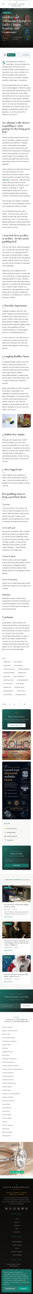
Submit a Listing (16, 1245)
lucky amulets (20, 683)
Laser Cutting (6, 1104)
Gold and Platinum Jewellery (10, 1065)
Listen (12, 55)
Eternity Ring (5, 1055)
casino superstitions (19, 676)
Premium (4, 1121)
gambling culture (19, 687)
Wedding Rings (6, 1135)
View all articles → (26, 879)
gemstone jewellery (23, 669)
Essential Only (10, 1288)
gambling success (9, 680)
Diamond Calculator (16, 1251)
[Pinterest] (18, 1208)
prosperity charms (21, 694)
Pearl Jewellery (6, 1114)
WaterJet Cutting (7, 1132)
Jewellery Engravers (8, 1076)
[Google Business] (26, 1208)
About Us (16, 1222)
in (14, 704)
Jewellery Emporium (8, 1072)
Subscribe (16, 865)
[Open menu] (3, 4)
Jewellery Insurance (8, 1079)
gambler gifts (7, 687)
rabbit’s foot (7, 662)
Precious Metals (6, 1118)
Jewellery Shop (6, 1090)
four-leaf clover (8, 683)
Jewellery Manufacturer (9, 1083)
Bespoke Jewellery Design (9, 1030)
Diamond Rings (6, 1044)
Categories (16, 1225)
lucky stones (7, 665)
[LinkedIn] (22, 1208)
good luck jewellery (9, 672)
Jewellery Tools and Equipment (11, 1093)
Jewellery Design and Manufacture (12, 1069)
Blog (9, 9)
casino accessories (9, 669)
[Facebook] (6, 1208)
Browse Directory (16, 725)
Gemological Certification (9, 1058)
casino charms (21, 691)
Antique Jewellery (7, 1027)
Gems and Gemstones (8, 1062)
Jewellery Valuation (7, 1097)
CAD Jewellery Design (8, 1037)
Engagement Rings (7, 1051)
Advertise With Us (10, 836)
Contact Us (8, 840)
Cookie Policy (14, 1284)
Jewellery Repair (7, 1086)
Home (4, 9)
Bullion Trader (6, 1034)
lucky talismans (18, 665)
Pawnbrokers (6, 1111)
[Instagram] (14, 1208)
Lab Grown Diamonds (8, 1100)
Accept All (23, 1288)
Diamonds (5, 1048)
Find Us (16, 1248)
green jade (7, 676)
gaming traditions (8, 691)
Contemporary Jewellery (9, 1041)
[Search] (30, 4)
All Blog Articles (10, 832)
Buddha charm (22, 672)
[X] (10, 1208)
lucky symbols (18, 662)
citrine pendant (8, 694)
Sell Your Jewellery (7, 1125)
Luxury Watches (6, 1107)
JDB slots (5, 180)
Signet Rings (5, 1128)
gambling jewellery (22, 680)
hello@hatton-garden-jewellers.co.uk (17, 1269)
